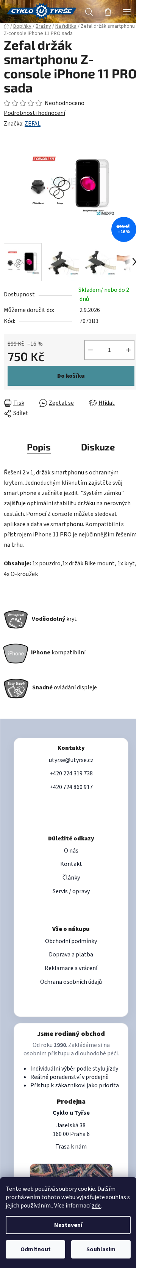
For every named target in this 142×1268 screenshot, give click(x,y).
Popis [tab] (39, 446)
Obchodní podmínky (71, 941)
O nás (71, 850)
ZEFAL (33, 123)
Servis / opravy (71, 891)
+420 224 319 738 (71, 773)
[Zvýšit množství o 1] (128, 350)
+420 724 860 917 (71, 787)
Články (71, 877)
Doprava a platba (71, 954)
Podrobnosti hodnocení (34, 113)
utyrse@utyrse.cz (71, 760)
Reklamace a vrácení (71, 968)
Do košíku (71, 376)
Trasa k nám (71, 1146)
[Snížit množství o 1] (90, 350)
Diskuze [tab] (98, 446)
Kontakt (71, 864)
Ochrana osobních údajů (71, 982)
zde (96, 1205)
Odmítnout (35, 1249)
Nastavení (68, 1225)
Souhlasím (100, 1249)
